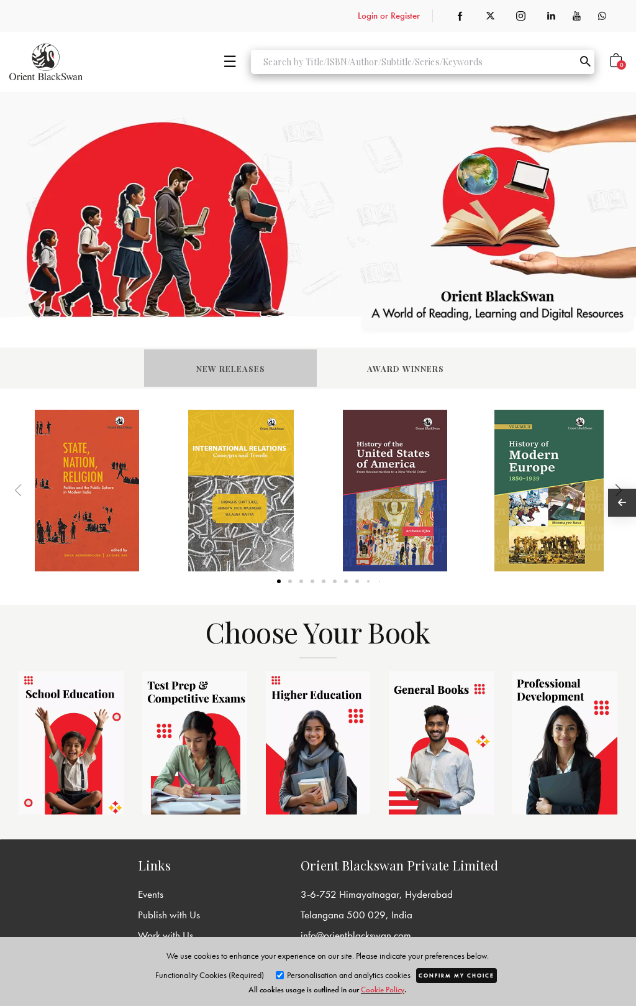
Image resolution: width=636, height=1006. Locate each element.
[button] (602, 490)
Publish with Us (169, 914)
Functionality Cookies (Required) (209, 975)
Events (150, 894)
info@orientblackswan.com (356, 935)
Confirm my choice (456, 975)
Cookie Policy (382, 989)
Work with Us (165, 935)
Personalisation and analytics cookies (348, 975)
